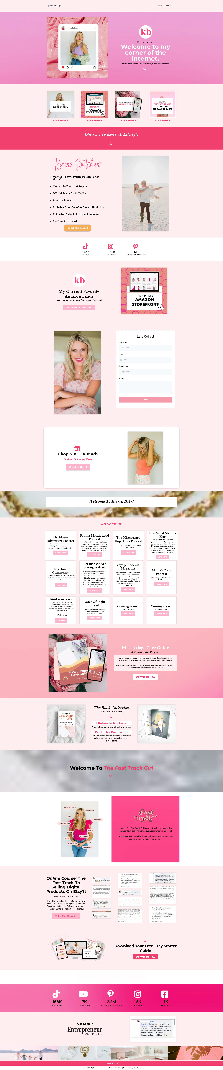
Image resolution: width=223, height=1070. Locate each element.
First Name (123, 342)
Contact (168, 6)
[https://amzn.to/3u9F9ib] (157, 724)
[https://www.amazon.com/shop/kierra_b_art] (94, 104)
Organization (123, 366)
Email (121, 354)
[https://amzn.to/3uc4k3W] (66, 724)
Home (161, 6)
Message (122, 378)
